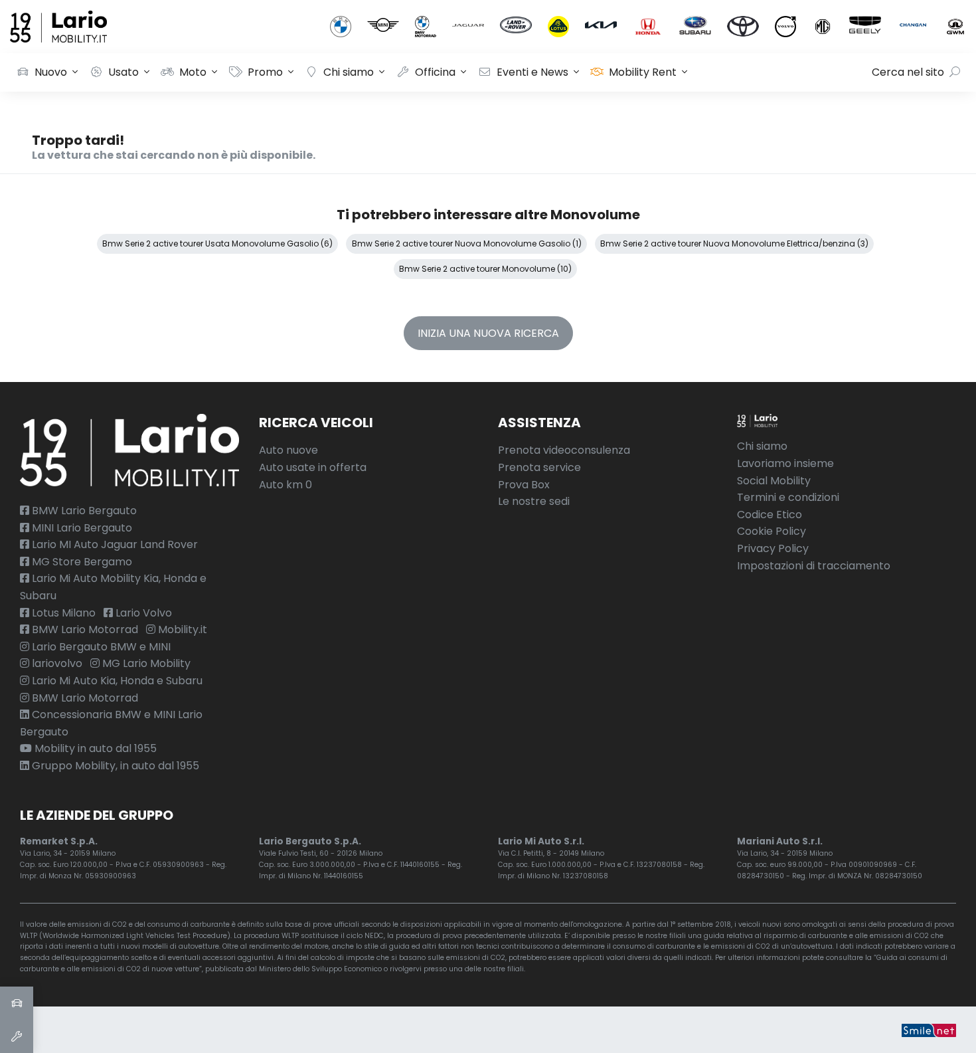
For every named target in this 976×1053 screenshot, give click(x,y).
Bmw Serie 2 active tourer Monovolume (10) (485, 268)
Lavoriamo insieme (785, 463)
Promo (265, 72)
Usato (123, 72)
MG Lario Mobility (145, 663)
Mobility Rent (643, 72)
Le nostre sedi (534, 501)
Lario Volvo (142, 613)
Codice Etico (769, 514)
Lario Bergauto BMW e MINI (100, 646)
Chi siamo (348, 72)
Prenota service (539, 467)
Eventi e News (532, 72)
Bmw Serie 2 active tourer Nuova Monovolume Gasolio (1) (467, 243)
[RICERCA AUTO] (16, 1003)
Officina (435, 72)
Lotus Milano (62, 613)
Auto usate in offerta (312, 467)
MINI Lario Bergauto (80, 527)
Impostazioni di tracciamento (813, 565)
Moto (192, 72)
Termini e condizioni (788, 497)
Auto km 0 (285, 484)
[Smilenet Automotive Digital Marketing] (929, 1029)
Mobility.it (181, 629)
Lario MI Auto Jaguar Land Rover (113, 544)
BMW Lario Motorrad (83, 629)
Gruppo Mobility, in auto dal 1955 (114, 765)
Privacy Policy (773, 548)
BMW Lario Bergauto (83, 510)
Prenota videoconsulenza (564, 450)
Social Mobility (774, 480)
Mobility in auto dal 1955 (94, 748)
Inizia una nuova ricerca (488, 333)
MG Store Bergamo (80, 561)
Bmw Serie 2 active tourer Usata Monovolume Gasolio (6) (217, 243)
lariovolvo (55, 663)
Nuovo (51, 72)
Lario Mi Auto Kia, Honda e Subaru (116, 680)
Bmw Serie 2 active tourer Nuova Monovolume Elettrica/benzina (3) (734, 243)
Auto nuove (288, 450)
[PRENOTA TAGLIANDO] (16, 1036)
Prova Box (524, 484)
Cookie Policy (771, 531)
